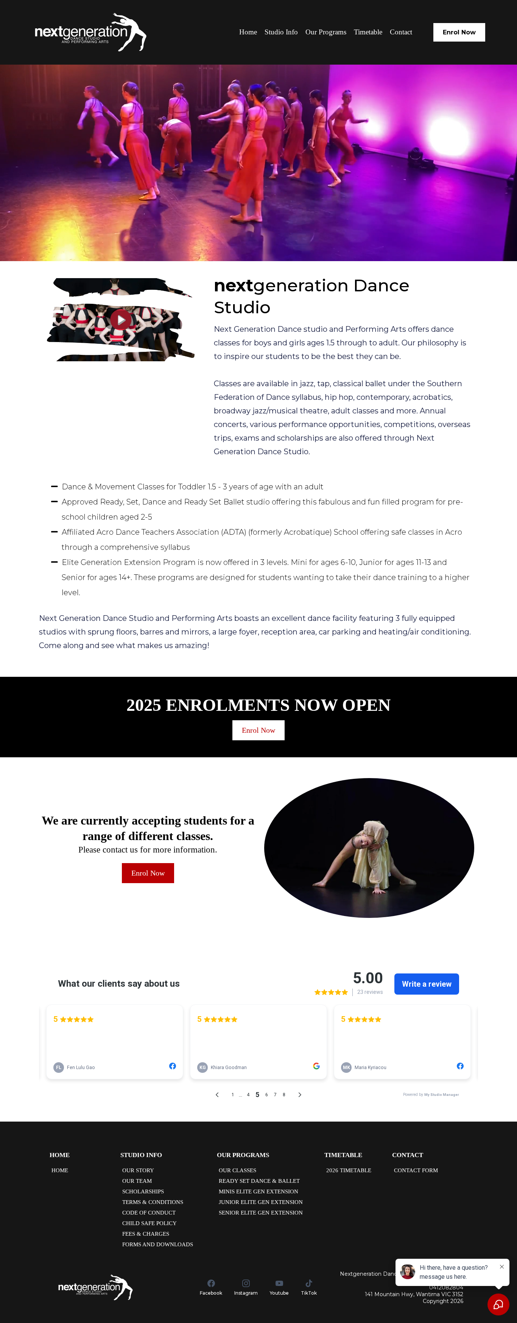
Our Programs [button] (325, 32)
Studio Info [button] (281, 32)
